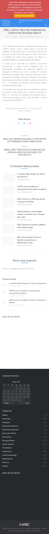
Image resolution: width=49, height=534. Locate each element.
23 (20, 397)
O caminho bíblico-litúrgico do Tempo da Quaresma (31, 175)
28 (12, 400)
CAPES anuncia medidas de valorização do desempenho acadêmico (32, 188)
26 (4, 400)
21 (12, 397)
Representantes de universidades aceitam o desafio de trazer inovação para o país (30, 214)
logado (15, 268)
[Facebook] (18, 123)
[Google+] (30, 123)
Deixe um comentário (24, 111)
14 (12, 394)
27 (8, 400)
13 (8, 394)
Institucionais (23, 108)
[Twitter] (24, 123)
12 (4, 394)
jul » (27, 403)
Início (6, 37)
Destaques (14, 37)
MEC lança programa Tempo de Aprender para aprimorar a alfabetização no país (29, 240)
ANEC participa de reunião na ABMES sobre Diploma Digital (31, 226)
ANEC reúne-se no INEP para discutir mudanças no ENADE (31, 200)
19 (4, 397)
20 (8, 397)
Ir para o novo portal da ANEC (24, 15)
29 (16, 400)
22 (16, 397)
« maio (6, 403)
